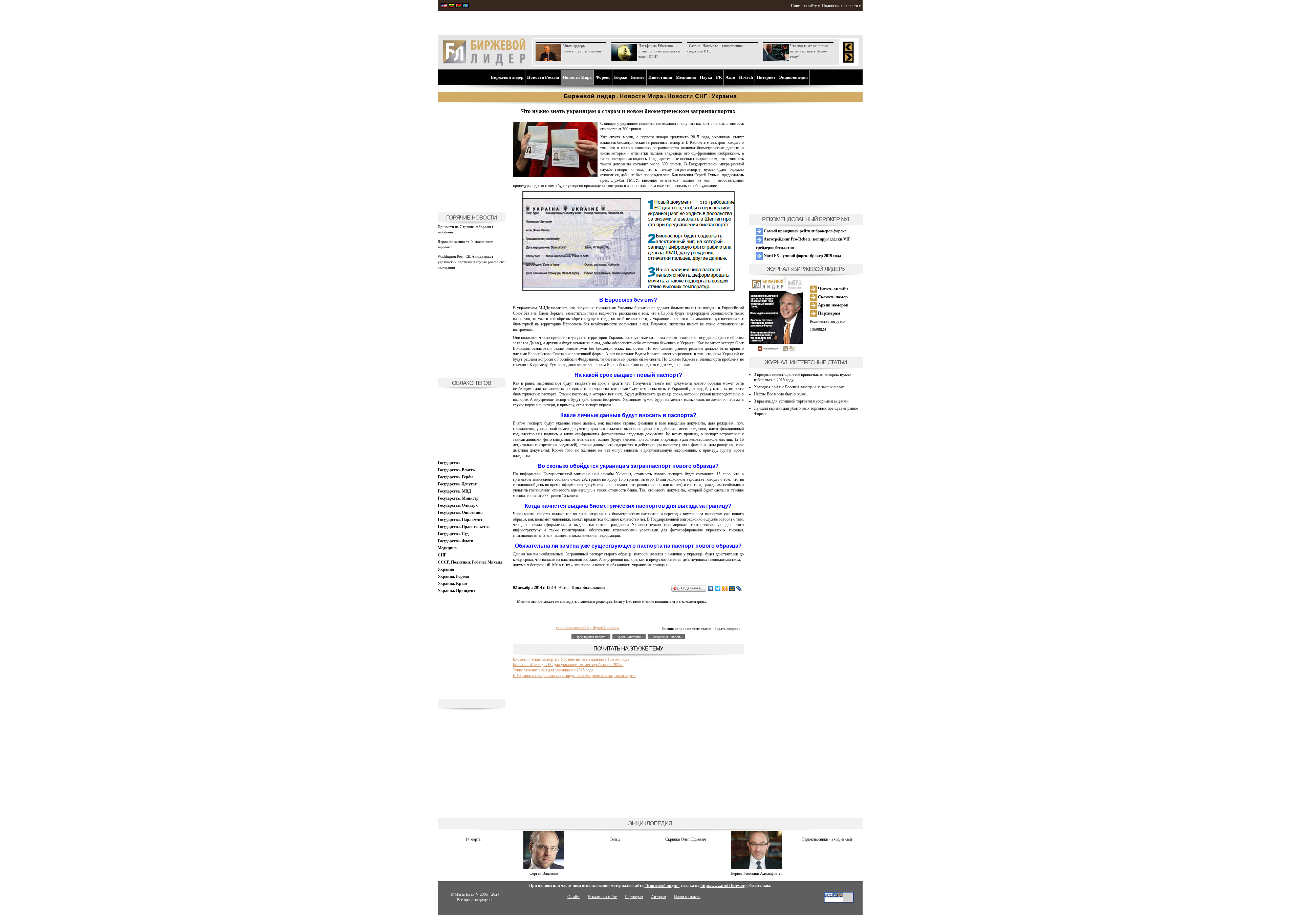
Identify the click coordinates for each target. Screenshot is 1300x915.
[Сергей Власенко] (543, 868)
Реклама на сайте (602, 896)
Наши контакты (687, 896)
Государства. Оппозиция (460, 512)
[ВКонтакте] (710, 588)
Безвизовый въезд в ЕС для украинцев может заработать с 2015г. (568, 664)
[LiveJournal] (739, 588)
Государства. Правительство (464, 526)
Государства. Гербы (455, 477)
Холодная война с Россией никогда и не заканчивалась (799, 387)
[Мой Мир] (732, 588)
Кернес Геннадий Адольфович (756, 873)
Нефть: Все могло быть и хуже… (782, 394)
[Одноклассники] (725, 588)
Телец (615, 839)
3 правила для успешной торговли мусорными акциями (801, 401)
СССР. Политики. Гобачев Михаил (470, 562)
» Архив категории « (629, 637)
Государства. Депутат (457, 484)
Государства (449, 462)
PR (719, 77)
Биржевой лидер (507, 77)
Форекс (602, 77)
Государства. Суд (453, 533)
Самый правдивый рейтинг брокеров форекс (804, 231)
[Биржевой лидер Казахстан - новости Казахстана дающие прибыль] (465, 6)
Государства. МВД (454, 491)
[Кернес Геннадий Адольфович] (756, 868)
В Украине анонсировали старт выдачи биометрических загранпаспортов (574, 675)
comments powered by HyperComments (587, 627)
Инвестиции (660, 77)
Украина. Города (453, 576)
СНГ (442, 555)
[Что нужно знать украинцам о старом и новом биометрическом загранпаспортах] (555, 176)
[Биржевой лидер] (484, 64)
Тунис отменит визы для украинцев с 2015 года (553, 670)
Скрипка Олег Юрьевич (685, 839)
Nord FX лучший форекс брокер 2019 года (802, 255)
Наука (706, 77)
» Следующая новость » (666, 637)
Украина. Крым (452, 583)
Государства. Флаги (455, 541)
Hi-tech (746, 77)
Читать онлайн (832, 288)
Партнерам (828, 313)
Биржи (620, 77)
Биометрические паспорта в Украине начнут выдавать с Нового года (571, 659)
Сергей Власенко (543, 873)
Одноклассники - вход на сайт (827, 839)
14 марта (472, 839)
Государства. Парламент (460, 519)
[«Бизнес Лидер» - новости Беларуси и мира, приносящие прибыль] (458, 6)
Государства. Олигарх (458, 505)
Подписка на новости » (841, 5)
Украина (446, 569)
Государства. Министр (458, 498)
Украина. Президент (456, 590)
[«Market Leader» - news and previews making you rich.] (444, 6)
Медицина (686, 77)
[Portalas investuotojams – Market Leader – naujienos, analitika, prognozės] (451, 6)
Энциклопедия (793, 77)
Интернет (766, 77)
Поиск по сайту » (805, 5)
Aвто (730, 77)
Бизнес (638, 77)
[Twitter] (717, 588)
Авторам (658, 896)
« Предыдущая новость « (591, 637)
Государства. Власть (456, 469)
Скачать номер (832, 296)
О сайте (573, 896)
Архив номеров (832, 304)
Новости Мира (577, 77)
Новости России (543, 77)
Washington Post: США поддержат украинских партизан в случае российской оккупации (472, 261)
